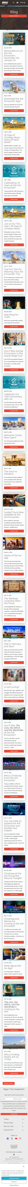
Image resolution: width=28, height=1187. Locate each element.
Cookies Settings (14, 1185)
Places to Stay (8, 1123)
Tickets (6, 1119)
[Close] (23, 1166)
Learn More (14, 74)
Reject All (14, 1181)
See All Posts (14, 15)
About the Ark (8, 1130)
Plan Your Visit (8, 1126)
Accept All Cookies (14, 1178)
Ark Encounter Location (14, 1152)
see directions (19, 1158)
